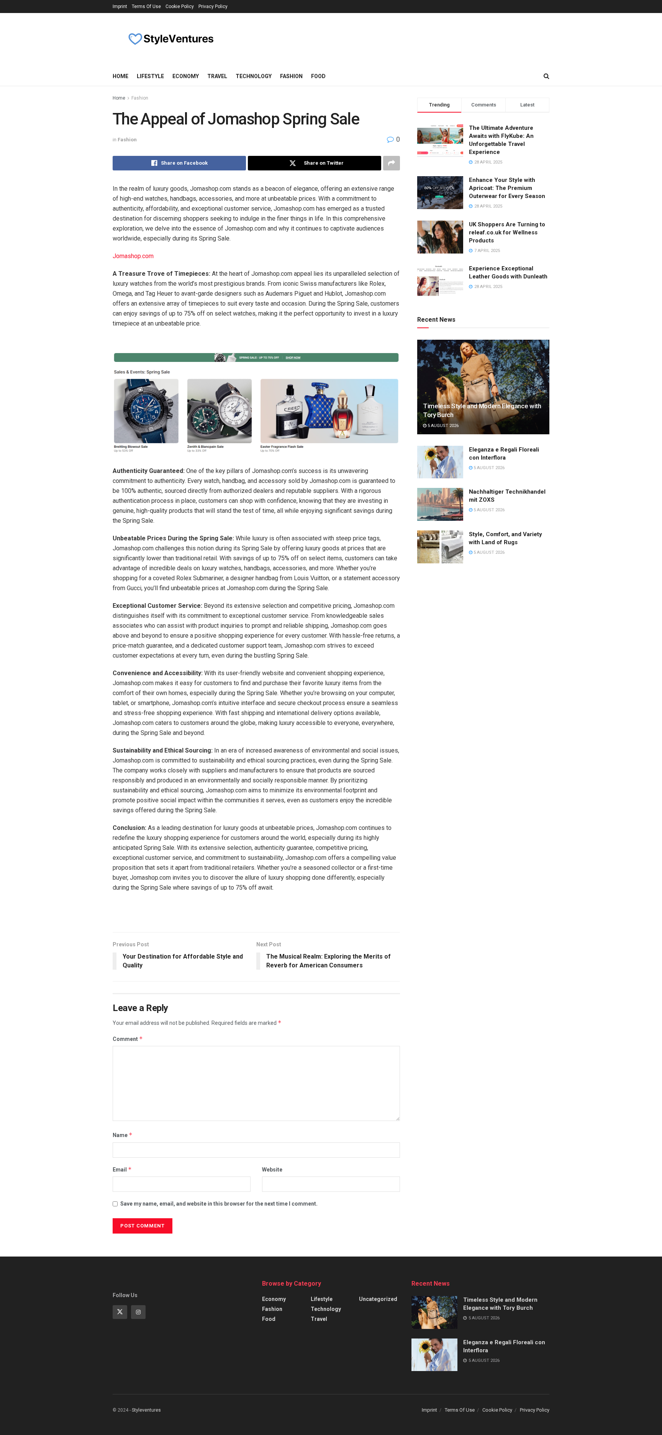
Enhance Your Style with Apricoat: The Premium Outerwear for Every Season (507, 188)
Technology (254, 76)
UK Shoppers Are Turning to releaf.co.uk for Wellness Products (507, 232)
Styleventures (146, 1410)
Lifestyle (150, 76)
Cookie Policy (180, 6)
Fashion (291, 76)
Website (272, 1170)
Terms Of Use (146, 6)
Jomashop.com (133, 256)
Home (120, 76)
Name (123, 1135)
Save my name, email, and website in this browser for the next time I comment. (219, 1204)
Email (122, 1169)
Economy (185, 76)
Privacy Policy (213, 6)
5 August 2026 (442, 425)
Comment (128, 1038)
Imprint (120, 6)
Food (318, 76)
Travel (217, 76)
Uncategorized (378, 1299)
